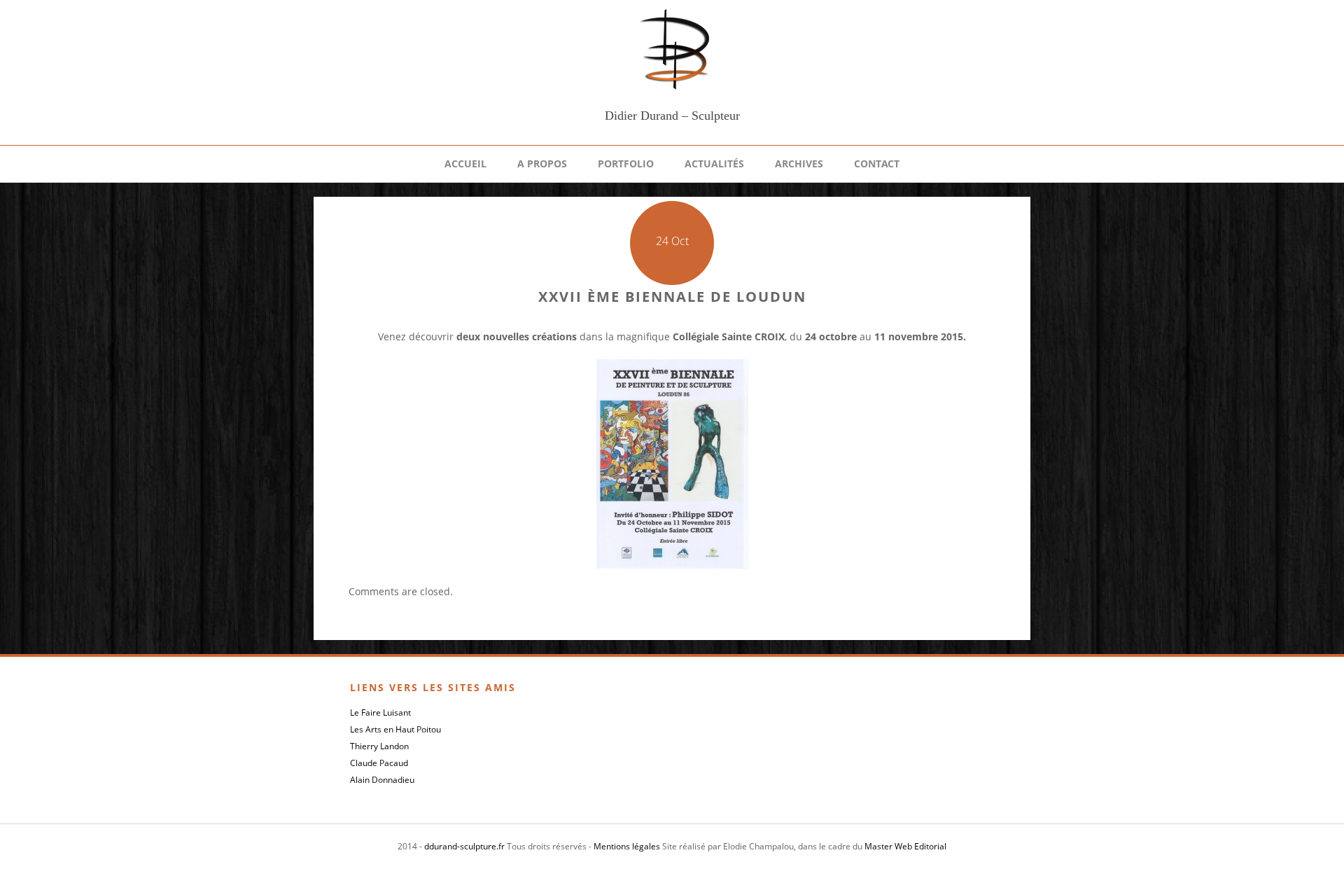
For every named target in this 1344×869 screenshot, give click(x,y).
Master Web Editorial (905, 846)
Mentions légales (627, 846)
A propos (542, 163)
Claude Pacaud (379, 763)
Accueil (465, 163)
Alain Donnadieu (382, 780)
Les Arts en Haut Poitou (395, 729)
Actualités (714, 163)
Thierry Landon (379, 746)
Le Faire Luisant (380, 712)
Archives (799, 163)
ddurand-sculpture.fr (464, 846)
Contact (876, 163)
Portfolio (626, 163)
